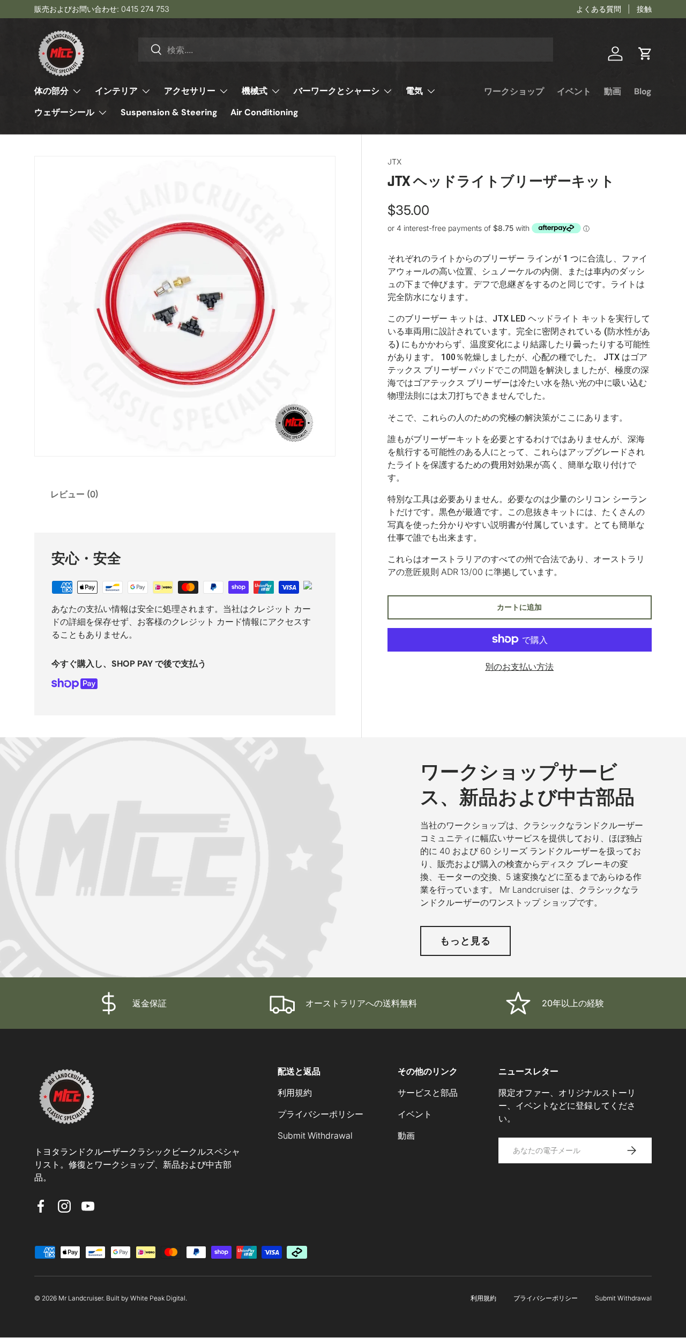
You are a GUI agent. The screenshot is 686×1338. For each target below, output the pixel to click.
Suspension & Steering (169, 112)
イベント (574, 91)
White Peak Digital (157, 1298)
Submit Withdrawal (315, 1135)
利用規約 (295, 1092)
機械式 (254, 90)
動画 (612, 91)
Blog (643, 91)
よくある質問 (598, 8)
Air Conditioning (264, 112)
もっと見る (465, 940)
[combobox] (346, 50)
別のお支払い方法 (519, 666)
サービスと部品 (428, 1092)
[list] (185, 306)
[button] (645, 53)
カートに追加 (519, 606)
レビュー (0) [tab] (74, 494)
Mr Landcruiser (80, 1298)
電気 (414, 90)
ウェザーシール (64, 112)
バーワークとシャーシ (336, 90)
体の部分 (51, 90)
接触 (644, 8)
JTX (394, 161)
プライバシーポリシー (320, 1114)
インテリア (116, 90)
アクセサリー (189, 90)
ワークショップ (514, 91)
